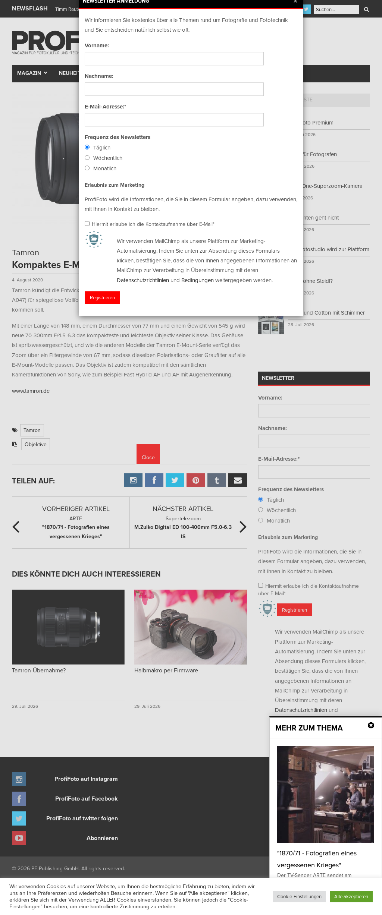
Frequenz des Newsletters (117, 137)
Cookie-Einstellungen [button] (299, 896)
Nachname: (99, 76)
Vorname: (97, 45)
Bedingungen (197, 280)
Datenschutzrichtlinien (143, 280)
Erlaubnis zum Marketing (114, 185)
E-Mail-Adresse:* (105, 106)
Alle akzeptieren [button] (351, 896)
